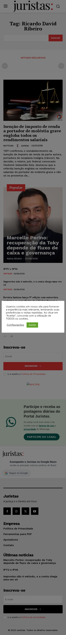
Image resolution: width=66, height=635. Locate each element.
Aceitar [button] (32, 325)
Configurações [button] (15, 324)
